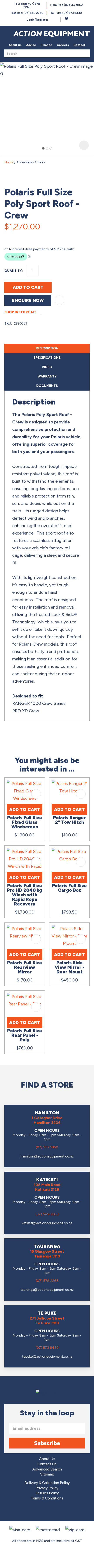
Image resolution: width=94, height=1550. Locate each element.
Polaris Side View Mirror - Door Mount (69, 967)
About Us (15, 45)
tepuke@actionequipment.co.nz (47, 1356)
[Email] (19, 236)
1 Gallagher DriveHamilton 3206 (47, 1120)
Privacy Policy (47, 1488)
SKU (7, 323)
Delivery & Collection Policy (47, 1483)
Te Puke (66, 13)
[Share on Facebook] (9, 236)
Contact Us (47, 1464)
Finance (46, 45)
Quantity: (13, 271)
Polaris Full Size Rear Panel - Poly (24, 1035)
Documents (47, 386)
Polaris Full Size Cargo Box (69, 888)
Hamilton (66, 5)
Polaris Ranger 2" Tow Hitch (69, 820)
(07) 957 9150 (47, 1147)
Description (47, 348)
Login (38, 19)
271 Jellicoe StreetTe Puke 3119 (47, 1320)
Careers (63, 45)
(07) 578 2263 (47, 1281)
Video (47, 367)
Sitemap (47, 1474)
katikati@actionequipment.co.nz (47, 1223)
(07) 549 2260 (47, 1214)
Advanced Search (47, 1469)
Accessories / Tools (30, 162)
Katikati (27, 13)
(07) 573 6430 (47, 1347)
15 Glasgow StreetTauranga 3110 (47, 1254)
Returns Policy (47, 1493)
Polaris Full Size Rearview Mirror (24, 967)
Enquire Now (28, 300)
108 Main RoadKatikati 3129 (47, 1187)
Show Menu (7, 33)
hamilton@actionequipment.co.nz (47, 1156)
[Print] (29, 236)
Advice (31, 45)
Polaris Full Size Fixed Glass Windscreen (24, 822)
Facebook (34, 1511)
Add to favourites (36, 794)
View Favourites (56, 19)
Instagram (47, 1511)
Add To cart (24, 809)
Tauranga (27, 5)
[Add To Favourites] (59, 300)
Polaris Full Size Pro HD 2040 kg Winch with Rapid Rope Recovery (24, 895)
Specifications (47, 358)
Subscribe (47, 1443)
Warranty (47, 376)
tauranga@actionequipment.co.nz (47, 1290)
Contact (79, 45)
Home (8, 162)
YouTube (59, 1511)
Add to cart (28, 287)
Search (85, 53)
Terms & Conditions (47, 1498)
